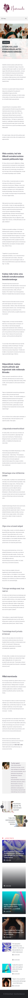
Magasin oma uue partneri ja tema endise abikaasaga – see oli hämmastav (14, 932)
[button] (26, 19)
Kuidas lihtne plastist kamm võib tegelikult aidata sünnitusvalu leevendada (13, 906)
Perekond (6, 42)
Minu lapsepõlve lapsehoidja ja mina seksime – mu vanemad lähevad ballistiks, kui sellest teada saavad (18, 948)
